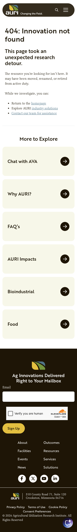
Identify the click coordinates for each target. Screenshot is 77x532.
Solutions (51, 467)
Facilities (24, 450)
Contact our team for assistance (34, 113)
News (22, 467)
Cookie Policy (58, 507)
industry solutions (45, 108)
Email (6, 387)
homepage (38, 103)
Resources (51, 450)
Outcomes (52, 442)
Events (23, 459)
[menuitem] (25, 442)
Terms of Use (36, 507)
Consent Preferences (37, 511)
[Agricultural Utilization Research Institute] (24, 10)
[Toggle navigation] (65, 10)
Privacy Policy (16, 507)
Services (50, 459)
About (22, 442)
